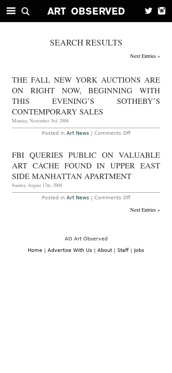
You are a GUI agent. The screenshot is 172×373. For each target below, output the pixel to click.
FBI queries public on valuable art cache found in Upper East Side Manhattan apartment (86, 165)
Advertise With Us (70, 250)
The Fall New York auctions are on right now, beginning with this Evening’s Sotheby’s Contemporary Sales (86, 95)
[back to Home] (86, 11)
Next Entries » (145, 55)
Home (35, 250)
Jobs (139, 250)
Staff (123, 250)
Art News (78, 133)
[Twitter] (146, 11)
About (104, 250)
